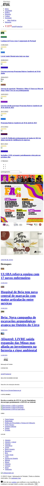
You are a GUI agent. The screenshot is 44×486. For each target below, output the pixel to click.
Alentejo (3, 31)
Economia (4, 134)
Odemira (8, 464)
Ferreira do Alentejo (11, 458)
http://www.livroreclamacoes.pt (11, 390)
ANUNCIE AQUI (7, 260)
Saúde (3, 52)
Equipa (7, 428)
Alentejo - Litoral (10, 442)
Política (3, 119)
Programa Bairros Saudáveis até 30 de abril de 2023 (19, 123)
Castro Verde (9, 455)
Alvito (7, 447)
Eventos (7, 430)
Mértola (7, 460)
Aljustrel (7, 444)
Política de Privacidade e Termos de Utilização (20, 423)
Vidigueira (8, 469)
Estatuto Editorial (10, 426)
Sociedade (4, 102)
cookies (13, 482)
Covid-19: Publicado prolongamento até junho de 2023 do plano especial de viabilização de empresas (21, 139)
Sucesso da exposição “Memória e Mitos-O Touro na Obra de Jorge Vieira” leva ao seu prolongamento (22, 89)
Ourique (7, 466)
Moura (7, 462)
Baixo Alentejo (10, 449)
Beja (2, 79)
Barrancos (8, 451)
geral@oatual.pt (17, 26)
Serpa (7, 467)
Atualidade (4, 67)
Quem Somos (9, 419)
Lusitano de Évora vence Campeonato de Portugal (18, 41)
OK (36, 484)
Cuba (6, 456)
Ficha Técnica (9, 425)
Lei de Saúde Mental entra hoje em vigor (15, 56)
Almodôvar (8, 445)
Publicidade (8, 421)
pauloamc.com (16, 478)
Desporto (4, 37)
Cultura (3, 85)
